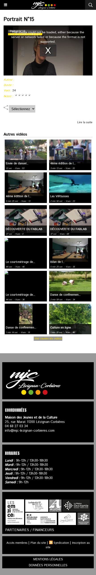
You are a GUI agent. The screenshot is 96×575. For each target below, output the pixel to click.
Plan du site (38, 543)
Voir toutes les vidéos (48, 339)
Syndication (61, 543)
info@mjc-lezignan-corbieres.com (29, 430)
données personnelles (48, 565)
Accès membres (16, 543)
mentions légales (48, 559)
